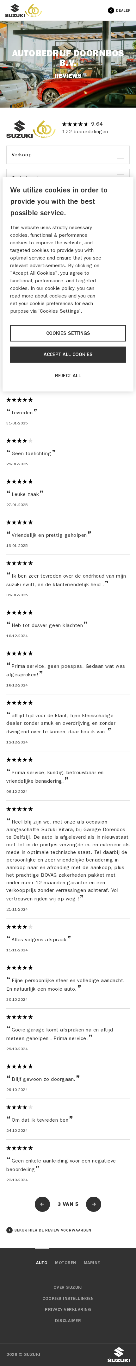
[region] (68, 284)
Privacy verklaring (68, 1309)
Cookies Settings (68, 333)
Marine (92, 1262)
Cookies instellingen (68, 1298)
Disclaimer (68, 1320)
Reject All (68, 376)
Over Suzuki (68, 1287)
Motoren (65, 1262)
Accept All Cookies (68, 354)
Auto (41, 1262)
